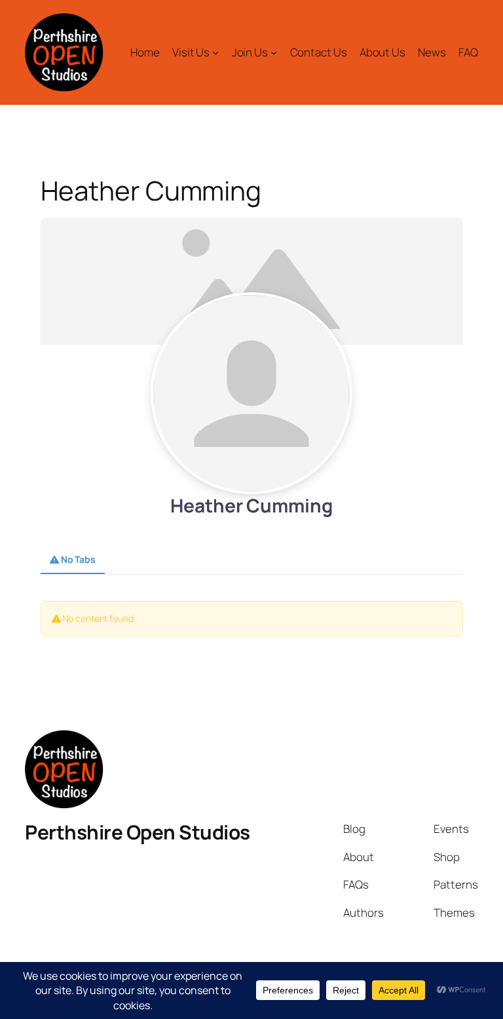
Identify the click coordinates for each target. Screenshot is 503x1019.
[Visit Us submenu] (215, 52)
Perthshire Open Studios (137, 831)
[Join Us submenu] (273, 52)
